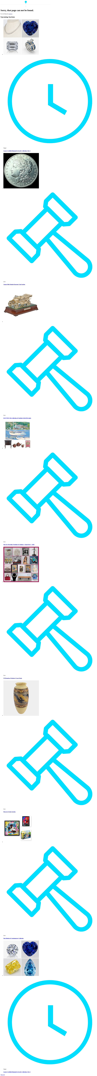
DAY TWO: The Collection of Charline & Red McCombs (17, 418)
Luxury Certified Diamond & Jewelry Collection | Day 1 (16, 150)
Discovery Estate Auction (9, 811)
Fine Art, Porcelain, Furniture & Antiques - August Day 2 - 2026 (18, 544)
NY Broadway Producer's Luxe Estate (12, 678)
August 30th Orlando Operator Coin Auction (14, 284)
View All (3, 1074)
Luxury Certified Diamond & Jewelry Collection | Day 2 (16, 1072)
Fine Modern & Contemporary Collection (13, 938)
